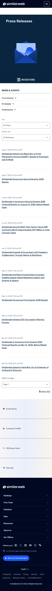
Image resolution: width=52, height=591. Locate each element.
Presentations (7, 110)
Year (3, 119)
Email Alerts (10, 409)
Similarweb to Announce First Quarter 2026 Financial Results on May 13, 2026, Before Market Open (24, 345)
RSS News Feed (11, 448)
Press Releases (8, 98)
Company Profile (12, 428)
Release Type (6, 132)
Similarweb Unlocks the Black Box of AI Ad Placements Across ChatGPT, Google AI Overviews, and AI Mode (25, 157)
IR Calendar (6, 104)
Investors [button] (28, 79)
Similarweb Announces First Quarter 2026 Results (25, 300)
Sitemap (8, 468)
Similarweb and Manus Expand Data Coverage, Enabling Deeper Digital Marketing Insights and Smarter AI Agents (23, 277)
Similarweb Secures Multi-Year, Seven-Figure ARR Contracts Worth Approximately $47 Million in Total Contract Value (26, 230)
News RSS (44, 391)
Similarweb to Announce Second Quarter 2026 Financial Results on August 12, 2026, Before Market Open (25, 204)
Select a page (8, 378)
